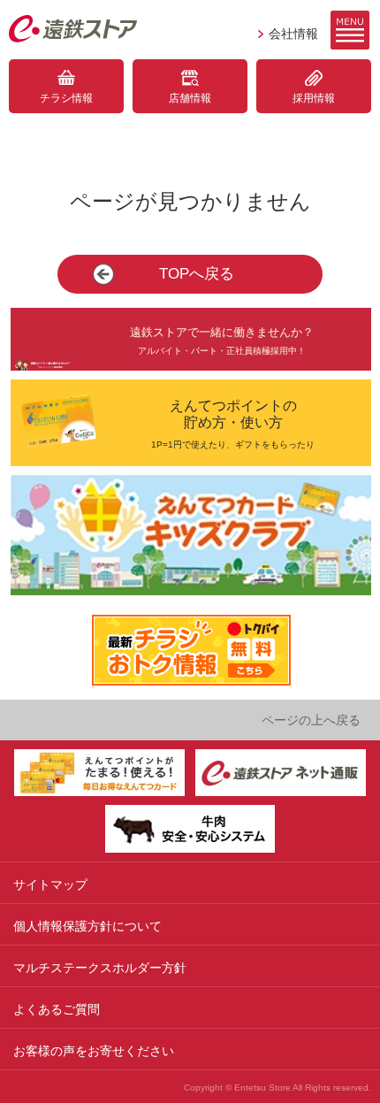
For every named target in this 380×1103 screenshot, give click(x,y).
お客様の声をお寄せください (93, 1051)
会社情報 (293, 34)
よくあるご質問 (56, 1009)
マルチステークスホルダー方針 (99, 968)
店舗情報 (190, 98)
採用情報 (314, 98)
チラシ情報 (66, 98)
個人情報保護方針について (87, 926)
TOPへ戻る (196, 273)
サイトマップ (50, 884)
